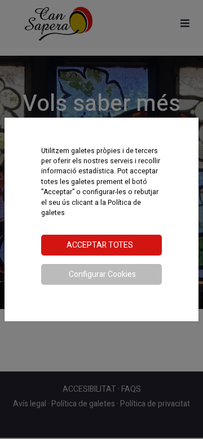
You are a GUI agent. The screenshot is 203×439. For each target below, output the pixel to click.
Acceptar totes (100, 245)
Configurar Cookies (102, 274)
